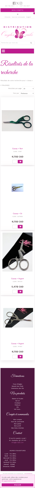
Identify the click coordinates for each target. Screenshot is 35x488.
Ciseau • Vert (17, 149)
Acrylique (18, 403)
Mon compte (17, 10)
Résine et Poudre (17, 398)
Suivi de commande (18, 17)
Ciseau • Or (17, 214)
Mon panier (17, 423)
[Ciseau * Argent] (17, 253)
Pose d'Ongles (17, 384)
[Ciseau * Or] (17, 187)
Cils (17, 407)
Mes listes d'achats (17, 428)
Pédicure (17, 405)
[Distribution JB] (17, 32)
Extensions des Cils (17, 388)
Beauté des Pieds (17, 386)
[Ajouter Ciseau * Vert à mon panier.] (20, 161)
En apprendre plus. (9, 481)
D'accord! (17, 485)
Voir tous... (17, 409)
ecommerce (28, 473)
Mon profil (17, 426)
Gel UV (17, 400)
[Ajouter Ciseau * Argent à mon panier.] (20, 291)
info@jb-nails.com (18, 442)
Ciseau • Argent (17, 279)
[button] (17, 14)
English (28, 17)
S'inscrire (7, 17)
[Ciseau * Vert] (17, 120)
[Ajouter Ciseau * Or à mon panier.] (20, 226)
